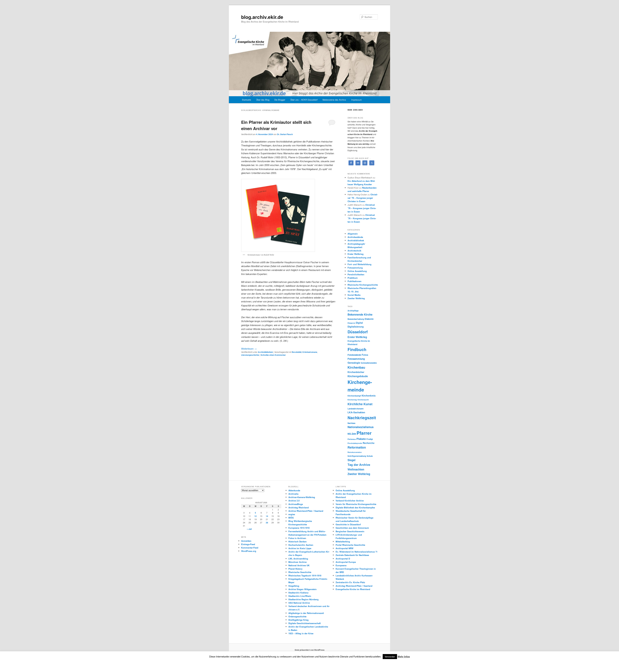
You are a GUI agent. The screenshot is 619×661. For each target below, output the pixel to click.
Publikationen (354, 281)
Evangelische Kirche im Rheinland (353, 589)
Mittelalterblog (343, 541)
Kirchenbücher (356, 372)
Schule (370, 456)
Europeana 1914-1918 (299, 527)
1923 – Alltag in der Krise (300, 633)
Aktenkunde (294, 490)
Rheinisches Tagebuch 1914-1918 (304, 575)
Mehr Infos (404, 656)
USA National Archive (299, 602)
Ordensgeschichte (297, 616)
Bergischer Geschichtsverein (350, 531)
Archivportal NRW (344, 548)
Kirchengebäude (358, 376)
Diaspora (351, 323)
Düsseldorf (358, 331)
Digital (359, 322)
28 (267, 522)
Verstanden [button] (390, 656)
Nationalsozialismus (360, 427)
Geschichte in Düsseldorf (348, 524)
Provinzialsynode (355, 443)
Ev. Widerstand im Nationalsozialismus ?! (356, 551)
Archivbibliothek (265, 352)
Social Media (354, 294)
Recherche (368, 443)
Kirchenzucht (363, 399)
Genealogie (354, 362)
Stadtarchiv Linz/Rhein (299, 595)
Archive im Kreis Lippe (299, 548)
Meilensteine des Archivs (334, 99)
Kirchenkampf (354, 395)
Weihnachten (356, 469)
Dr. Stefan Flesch (285, 134)
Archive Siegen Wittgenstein (302, 589)
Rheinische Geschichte (299, 572)
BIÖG (291, 517)
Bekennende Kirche (360, 314)
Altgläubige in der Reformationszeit (306, 613)
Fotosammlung (355, 267)
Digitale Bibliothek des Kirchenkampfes (355, 507)
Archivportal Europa (346, 561)
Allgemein (353, 233)
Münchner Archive (297, 561)
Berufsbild (296, 352)
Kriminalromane (309, 352)
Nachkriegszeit (362, 418)
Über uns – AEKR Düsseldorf (304, 99)
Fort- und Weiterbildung (359, 264)
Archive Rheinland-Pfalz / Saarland (305, 510)
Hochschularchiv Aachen (300, 544)
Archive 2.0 (294, 500)
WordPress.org (248, 551)
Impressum (356, 99)
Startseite (246, 99)
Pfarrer (364, 433)
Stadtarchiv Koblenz (298, 592)
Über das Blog (262, 99)
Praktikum (353, 277)
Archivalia (293, 493)
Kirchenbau (356, 367)
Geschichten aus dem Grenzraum (352, 527)
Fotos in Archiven (297, 538)
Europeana (341, 565)
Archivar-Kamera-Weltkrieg (301, 497)
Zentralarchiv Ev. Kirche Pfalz (350, 582)
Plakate (361, 439)
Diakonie (369, 318)
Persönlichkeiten (356, 274)
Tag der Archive (359, 464)
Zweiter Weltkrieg (356, 298)
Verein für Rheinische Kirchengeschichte (356, 504)
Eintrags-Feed (248, 544)
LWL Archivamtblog (298, 558)
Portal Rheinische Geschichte (350, 544)
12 (255, 516)
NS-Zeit (352, 434)
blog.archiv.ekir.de (262, 16)
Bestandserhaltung (356, 319)
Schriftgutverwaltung (357, 456)
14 (267, 516)
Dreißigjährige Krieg (298, 619)
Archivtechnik (354, 250)
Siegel (351, 460)
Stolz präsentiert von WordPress (309, 649)
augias (291, 514)
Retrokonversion (355, 452)
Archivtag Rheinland (298, 507)
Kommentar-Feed (249, 547)
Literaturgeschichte (250, 354)
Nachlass (351, 423)
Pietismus (352, 439)
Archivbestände (355, 237)
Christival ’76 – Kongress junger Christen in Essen (363, 198)
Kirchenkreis (369, 395)
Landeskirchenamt (356, 408)
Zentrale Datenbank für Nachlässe (352, 555)
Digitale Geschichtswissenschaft (304, 623)
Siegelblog (293, 585)
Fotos (365, 354)
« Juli (249, 529)
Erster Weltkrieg (356, 253)
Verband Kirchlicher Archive (350, 500)
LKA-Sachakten (356, 412)
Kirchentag (352, 399)
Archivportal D (343, 558)
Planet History (295, 568)
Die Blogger (279, 99)
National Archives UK (299, 565)
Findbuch (357, 349)
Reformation (357, 447)
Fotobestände (354, 354)
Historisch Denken (297, 541)
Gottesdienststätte (369, 363)
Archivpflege (353, 310)
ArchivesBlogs (295, 504)
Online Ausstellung (357, 271)
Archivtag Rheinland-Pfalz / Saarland (354, 585)
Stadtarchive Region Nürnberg (303, 599)
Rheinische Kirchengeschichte (363, 284)
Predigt (369, 439)
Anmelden (246, 540)
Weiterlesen (249, 348)
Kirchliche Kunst (360, 404)
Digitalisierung (356, 326)
